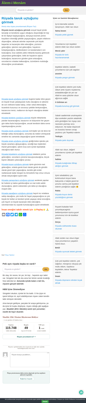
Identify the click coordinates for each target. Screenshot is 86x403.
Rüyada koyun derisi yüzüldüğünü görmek (64, 195)
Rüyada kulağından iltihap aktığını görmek (66, 164)
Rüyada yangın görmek (65, 78)
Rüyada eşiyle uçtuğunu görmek (15, 131)
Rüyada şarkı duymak (64, 140)
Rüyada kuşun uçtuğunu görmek (15, 164)
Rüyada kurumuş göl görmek (67, 106)
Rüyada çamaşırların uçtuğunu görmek (18, 180)
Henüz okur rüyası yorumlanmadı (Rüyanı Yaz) (19, 26)
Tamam (45, 401)
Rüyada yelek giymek (64, 35)
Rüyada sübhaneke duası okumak (66, 227)
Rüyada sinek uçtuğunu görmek (15, 141)
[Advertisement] (26, 82)
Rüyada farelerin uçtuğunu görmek (16, 118)
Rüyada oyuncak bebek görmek (68, 252)
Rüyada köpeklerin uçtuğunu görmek (17, 154)
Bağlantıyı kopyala (26, 379)
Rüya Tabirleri (9, 255)
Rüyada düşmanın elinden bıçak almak (68, 281)
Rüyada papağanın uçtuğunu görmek (17, 193)
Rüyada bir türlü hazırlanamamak (62, 56)
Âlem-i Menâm (14, 3)
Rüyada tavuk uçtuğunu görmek (15, 99)
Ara (66, 10)
